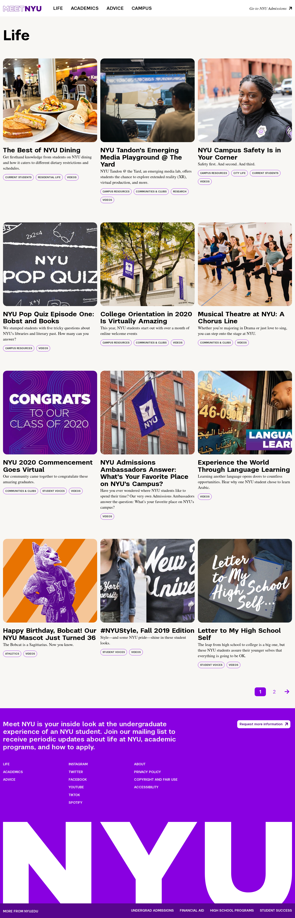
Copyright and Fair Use (156, 779)
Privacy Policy (147, 772)
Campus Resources (116, 191)
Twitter (76, 772)
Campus (142, 8)
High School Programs (232, 910)
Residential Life (49, 177)
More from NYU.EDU (20, 911)
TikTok (74, 795)
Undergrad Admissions (152, 910)
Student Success (276, 910)
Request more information (261, 724)
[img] (50, 100)
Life (58, 8)
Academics (85, 8)
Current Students (18, 177)
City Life (239, 173)
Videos (71, 177)
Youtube (76, 787)
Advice (115, 8)
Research (179, 191)
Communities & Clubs (151, 191)
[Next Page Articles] (287, 691)
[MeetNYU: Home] (22, 8)
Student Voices (53, 491)
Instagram (78, 764)
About (139, 764)
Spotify (75, 802)
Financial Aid (192, 910)
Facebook (78, 779)
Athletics (12, 653)
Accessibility (146, 787)
